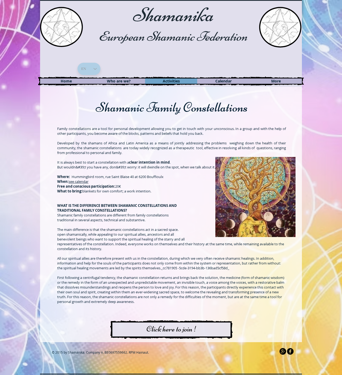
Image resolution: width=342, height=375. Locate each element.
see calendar (78, 181)
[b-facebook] (290, 351)
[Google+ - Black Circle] (282, 351)
